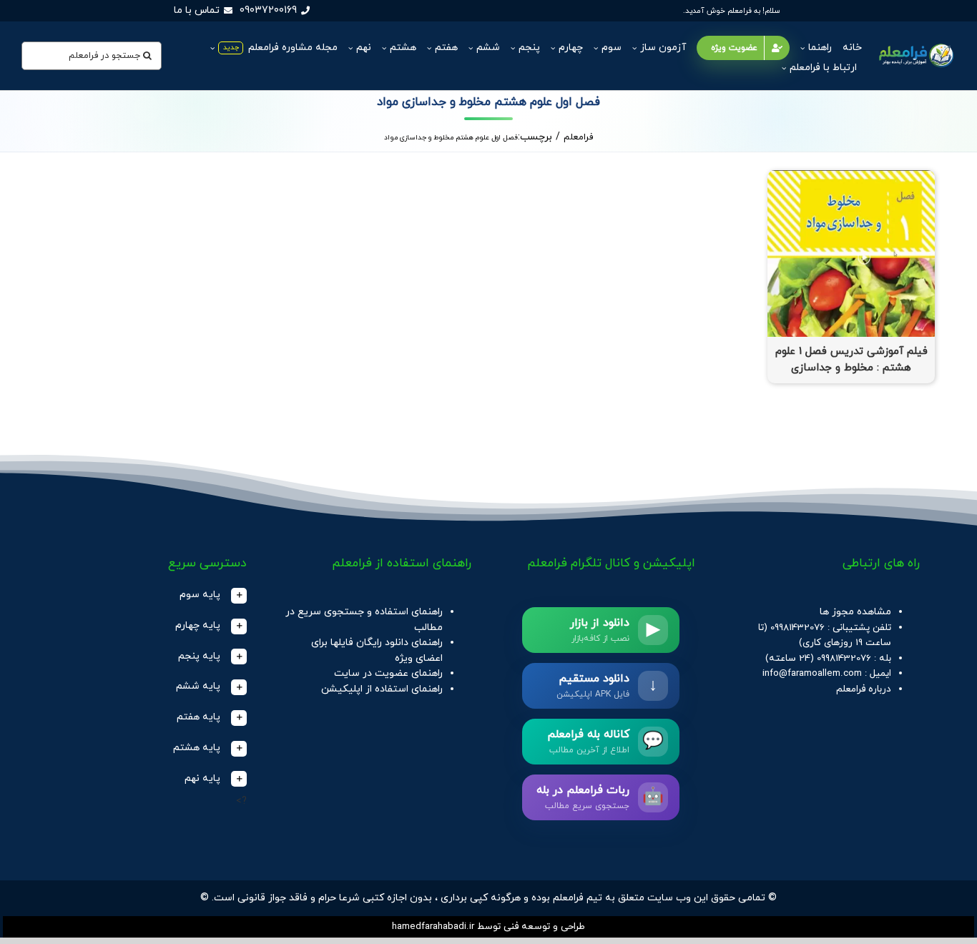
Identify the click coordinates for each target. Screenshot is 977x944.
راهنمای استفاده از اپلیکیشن (382, 689)
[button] (152, 595)
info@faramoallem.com (812, 673)
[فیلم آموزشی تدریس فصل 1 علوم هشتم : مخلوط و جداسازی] (851, 178)
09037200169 (268, 10)
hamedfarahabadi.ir (433, 926)
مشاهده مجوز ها (855, 612)
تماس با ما (197, 10)
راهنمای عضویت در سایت (388, 673)
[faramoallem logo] (915, 44)
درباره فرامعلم (863, 689)
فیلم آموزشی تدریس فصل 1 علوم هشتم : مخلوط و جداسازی (851, 359)
